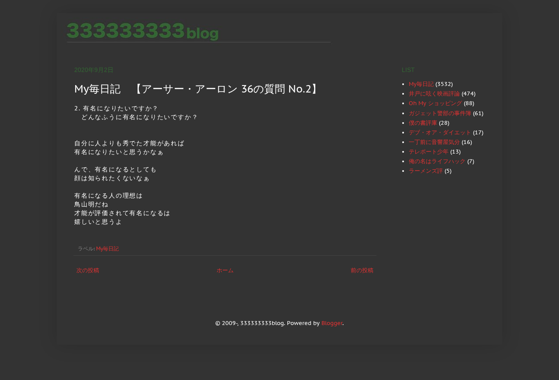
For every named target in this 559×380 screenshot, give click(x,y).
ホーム (225, 270)
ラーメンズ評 (426, 171)
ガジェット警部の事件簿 (440, 113)
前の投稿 (362, 270)
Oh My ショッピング (435, 103)
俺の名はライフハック (437, 161)
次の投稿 (87, 270)
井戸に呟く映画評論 (434, 93)
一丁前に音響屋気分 (434, 142)
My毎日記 (107, 248)
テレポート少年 (429, 151)
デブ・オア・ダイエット (440, 132)
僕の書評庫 (423, 123)
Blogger (331, 323)
